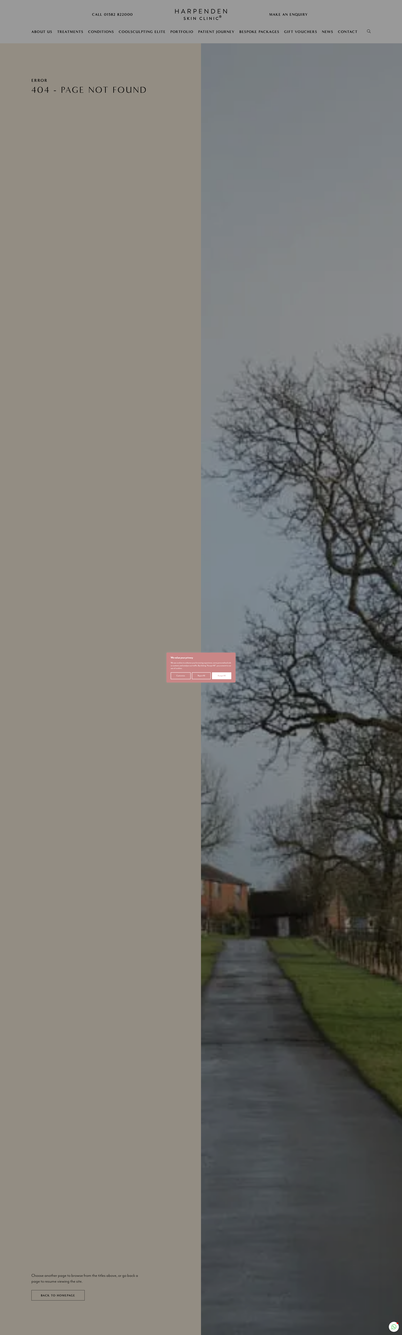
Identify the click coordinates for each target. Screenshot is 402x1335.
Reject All (201, 675)
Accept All (222, 675)
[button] (394, 1327)
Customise (180, 675)
